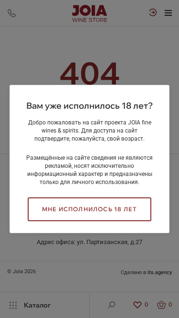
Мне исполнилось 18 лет (89, 209)
